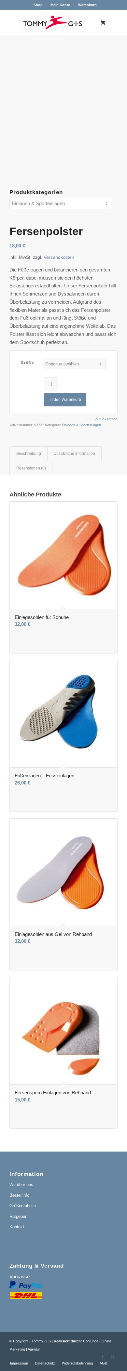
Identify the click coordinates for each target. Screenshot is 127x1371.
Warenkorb (87, 5)
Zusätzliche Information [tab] (74, 453)
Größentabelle (22, 1205)
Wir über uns (21, 1184)
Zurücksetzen (106, 419)
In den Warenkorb (65, 399)
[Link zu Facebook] (103, 1356)
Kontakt (16, 1226)
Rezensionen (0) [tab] (31, 468)
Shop (38, 5)
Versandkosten (59, 257)
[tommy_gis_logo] (52, 22)
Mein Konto (60, 5)
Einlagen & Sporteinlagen (81, 425)
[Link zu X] (113, 1356)
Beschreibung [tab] (28, 453)
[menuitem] (38, 5)
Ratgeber (17, 1216)
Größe (27, 362)
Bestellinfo (19, 1195)
